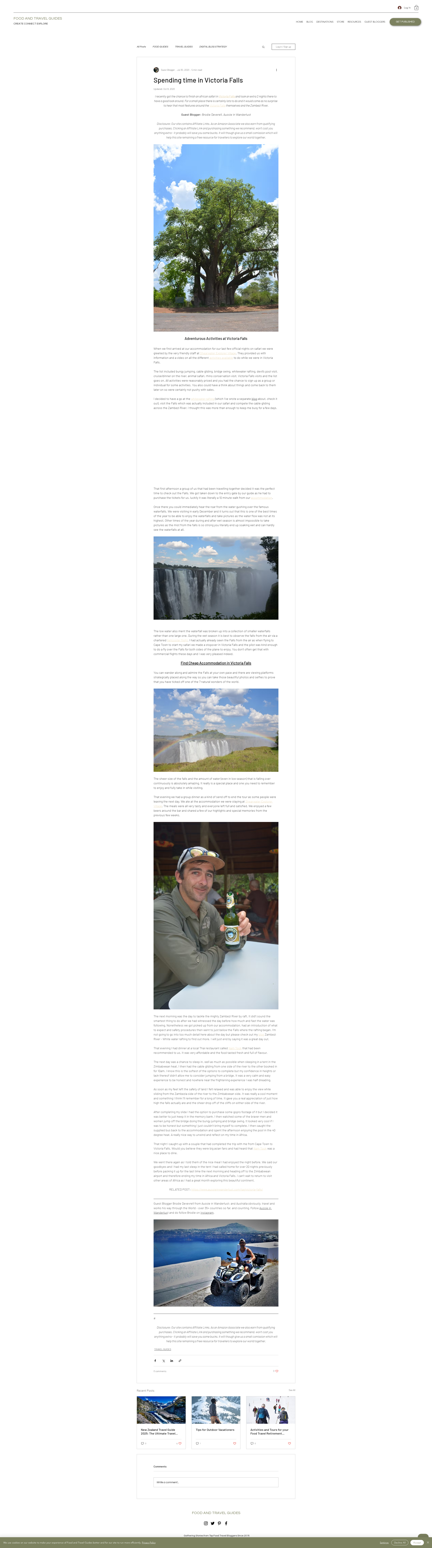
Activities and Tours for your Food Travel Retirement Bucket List (269, 1431)
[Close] (428, 1542)
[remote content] (216, 448)
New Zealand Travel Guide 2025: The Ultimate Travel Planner (158, 1431)
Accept (417, 1542)
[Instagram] (205, 1523)
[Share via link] (180, 1360)
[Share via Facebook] (155, 1360)
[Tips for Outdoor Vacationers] (216, 1410)
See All (292, 1390)
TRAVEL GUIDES (184, 47)
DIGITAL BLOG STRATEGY (213, 47)
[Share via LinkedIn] (171, 1360)
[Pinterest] (219, 1523)
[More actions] (276, 70)
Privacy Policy (149, 1542)
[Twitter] (212, 1523)
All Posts (141, 47)
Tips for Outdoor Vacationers (215, 1429)
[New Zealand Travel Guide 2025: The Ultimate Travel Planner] (161, 1410)
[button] (416, 7)
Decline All (400, 1542)
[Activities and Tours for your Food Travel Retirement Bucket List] (270, 1410)
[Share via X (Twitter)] (163, 1360)
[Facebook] (226, 1523)
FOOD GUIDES (160, 47)
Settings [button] (384, 1542)
